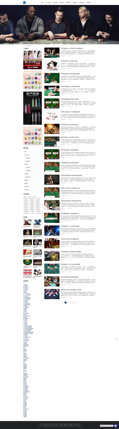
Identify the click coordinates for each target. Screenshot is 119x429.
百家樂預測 (26, 213)
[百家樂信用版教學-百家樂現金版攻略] (52, 205)
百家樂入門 (35, 196)
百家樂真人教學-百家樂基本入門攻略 (71, 290)
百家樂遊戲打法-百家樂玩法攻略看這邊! (72, 48)
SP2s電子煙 (25, 296)
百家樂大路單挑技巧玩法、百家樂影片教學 (27, 277)
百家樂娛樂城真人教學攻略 (27, 237)
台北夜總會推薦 (26, 391)
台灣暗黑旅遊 (25, 344)
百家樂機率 (32, 204)
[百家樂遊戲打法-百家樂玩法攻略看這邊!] (52, 53)
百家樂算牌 (26, 207)
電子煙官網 (25, 334)
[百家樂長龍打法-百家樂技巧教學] (52, 142)
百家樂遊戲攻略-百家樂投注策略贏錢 (71, 251)
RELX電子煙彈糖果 (27, 298)
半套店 (24, 400)
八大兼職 (25, 309)
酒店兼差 (25, 364)
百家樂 (29, 196)
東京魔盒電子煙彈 (26, 304)
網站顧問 (25, 292)
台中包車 (25, 381)
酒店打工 (25, 406)
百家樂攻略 (63, 55)
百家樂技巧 (26, 202)
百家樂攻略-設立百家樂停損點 (69, 61)
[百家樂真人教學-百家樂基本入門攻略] (52, 294)
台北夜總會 (25, 388)
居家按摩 (25, 411)
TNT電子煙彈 (26, 358)
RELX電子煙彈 (26, 307)
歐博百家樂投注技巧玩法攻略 (37, 237)
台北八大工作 (25, 312)
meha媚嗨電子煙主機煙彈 (28, 332)
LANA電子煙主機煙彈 (27, 327)
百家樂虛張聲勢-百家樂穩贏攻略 (70, 150)
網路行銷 (25, 314)
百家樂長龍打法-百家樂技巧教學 (70, 137)
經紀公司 (25, 347)
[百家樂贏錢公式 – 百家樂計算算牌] (52, 230)
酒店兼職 (25, 308)
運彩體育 (62, 2)
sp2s (24, 283)
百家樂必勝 (32, 200)
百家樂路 (32, 211)
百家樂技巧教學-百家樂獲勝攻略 (70, 239)
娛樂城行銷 (25, 385)
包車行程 (25, 354)
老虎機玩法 (28, 167)
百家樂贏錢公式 (26, 211)
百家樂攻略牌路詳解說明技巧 (37, 277)
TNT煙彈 (25, 322)
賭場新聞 (68, 2)
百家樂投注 (32, 202)
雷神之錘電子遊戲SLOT (26, 227)
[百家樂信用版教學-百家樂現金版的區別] (52, 180)
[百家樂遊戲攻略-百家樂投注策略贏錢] (52, 256)
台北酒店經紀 (25, 313)
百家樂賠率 (26, 209)
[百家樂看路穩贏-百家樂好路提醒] (52, 103)
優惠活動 (75, 2)
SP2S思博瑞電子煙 (27, 337)
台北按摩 (25, 399)
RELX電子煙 (25, 287)
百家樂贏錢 (38, 209)
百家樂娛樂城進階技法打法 (27, 257)
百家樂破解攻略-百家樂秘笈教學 (70, 163)
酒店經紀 (25, 311)
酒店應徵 (25, 365)
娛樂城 (25, 196)
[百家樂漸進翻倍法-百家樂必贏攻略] (52, 91)
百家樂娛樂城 (32, 198)
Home (24, 45)
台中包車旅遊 (25, 376)
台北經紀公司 (25, 409)
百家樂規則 (38, 207)
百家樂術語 (32, 207)
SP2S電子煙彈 (26, 299)
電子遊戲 (55, 2)
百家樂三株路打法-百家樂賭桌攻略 (70, 112)
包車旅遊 (25, 355)
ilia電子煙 (25, 291)
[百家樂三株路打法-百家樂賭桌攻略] (52, 116)
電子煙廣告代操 (26, 318)
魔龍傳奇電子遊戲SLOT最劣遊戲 (36, 227)
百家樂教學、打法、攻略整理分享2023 (27, 267)
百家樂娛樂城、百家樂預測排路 (37, 247)
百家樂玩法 (38, 204)
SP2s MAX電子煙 (26, 293)
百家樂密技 (38, 198)
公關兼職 (25, 368)
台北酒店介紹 (25, 390)
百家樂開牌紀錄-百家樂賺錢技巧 (70, 213)
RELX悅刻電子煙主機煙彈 (28, 328)
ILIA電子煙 (25, 286)
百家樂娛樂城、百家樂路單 (37, 257)
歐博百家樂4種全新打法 (27, 247)
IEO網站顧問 (79, 425)
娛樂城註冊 (81, 2)
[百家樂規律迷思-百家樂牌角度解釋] (52, 78)
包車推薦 (25, 349)
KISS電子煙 (25, 289)
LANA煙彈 (25, 306)
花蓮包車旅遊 (25, 374)
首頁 (42, 2)
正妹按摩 (25, 401)
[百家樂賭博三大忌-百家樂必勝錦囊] (52, 269)
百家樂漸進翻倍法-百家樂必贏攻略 (70, 86)
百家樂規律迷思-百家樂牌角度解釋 (70, 74)
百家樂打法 (38, 200)
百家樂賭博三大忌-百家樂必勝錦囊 (70, 264)
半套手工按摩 (25, 398)
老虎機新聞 (28, 170)
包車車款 (25, 353)
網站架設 (25, 317)
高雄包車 (25, 378)
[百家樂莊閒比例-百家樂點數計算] (52, 129)
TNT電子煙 (25, 321)
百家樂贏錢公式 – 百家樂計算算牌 (70, 226)
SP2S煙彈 (25, 302)
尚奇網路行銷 (25, 345)
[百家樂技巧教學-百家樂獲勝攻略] (52, 243)
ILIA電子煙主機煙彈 (27, 330)
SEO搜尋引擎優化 (26, 316)
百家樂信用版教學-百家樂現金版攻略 (71, 201)
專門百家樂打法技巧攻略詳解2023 (37, 267)
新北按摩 (25, 410)
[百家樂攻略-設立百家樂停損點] (52, 65)
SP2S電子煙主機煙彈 (27, 329)
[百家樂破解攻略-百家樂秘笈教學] (52, 167)
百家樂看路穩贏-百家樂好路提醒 (70, 99)
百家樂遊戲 (38, 211)
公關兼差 (25, 366)
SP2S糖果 (25, 338)
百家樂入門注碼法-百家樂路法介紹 (70, 188)
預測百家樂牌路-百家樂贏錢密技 (70, 277)
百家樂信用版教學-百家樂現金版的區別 (71, 175)
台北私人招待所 (26, 339)
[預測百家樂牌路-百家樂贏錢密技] (52, 281)
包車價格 (25, 350)
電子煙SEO (25, 319)
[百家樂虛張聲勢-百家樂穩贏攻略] (52, 154)
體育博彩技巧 (28, 177)
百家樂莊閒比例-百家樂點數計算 (70, 124)
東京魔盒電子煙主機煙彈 (28, 333)
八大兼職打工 (25, 284)
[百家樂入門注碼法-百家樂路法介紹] (52, 192)
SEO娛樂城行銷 (26, 386)
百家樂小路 (26, 200)
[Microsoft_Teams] (115, 425)
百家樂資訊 (28, 161)
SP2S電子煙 (25, 288)
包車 (24, 348)
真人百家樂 (48, 2)
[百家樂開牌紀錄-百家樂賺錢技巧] (52, 218)
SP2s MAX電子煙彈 (27, 294)
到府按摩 (25, 412)
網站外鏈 (25, 373)
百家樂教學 (26, 204)
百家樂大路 (26, 198)
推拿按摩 (25, 343)
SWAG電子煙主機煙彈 (27, 326)
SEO (24, 362)
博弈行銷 (25, 384)
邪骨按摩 (25, 393)
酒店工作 (25, 395)
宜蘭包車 (25, 379)
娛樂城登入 (89, 2)
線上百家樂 (38, 213)
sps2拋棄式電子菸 (26, 297)
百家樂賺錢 (32, 209)
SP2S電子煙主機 (26, 303)
